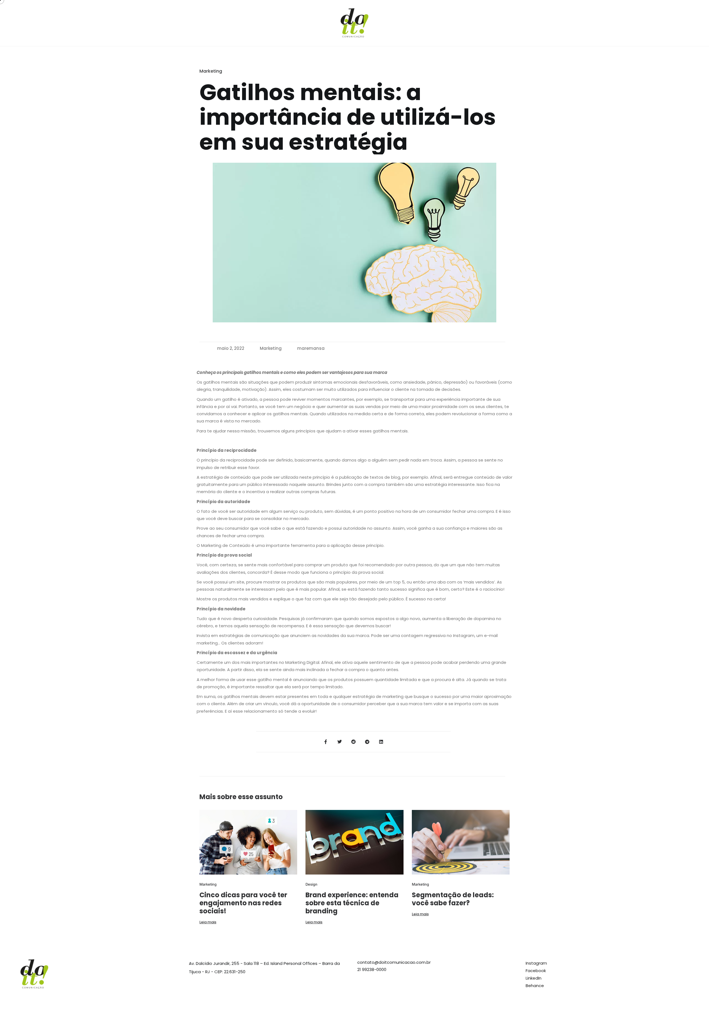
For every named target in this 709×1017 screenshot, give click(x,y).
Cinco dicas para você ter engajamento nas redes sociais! (243, 903)
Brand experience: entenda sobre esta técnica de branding (352, 903)
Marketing (271, 348)
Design (311, 884)
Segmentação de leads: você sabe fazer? (453, 899)
